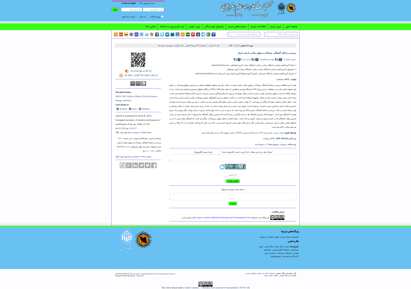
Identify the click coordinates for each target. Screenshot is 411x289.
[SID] (136, 34)
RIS (124, 96)
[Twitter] (162, 34)
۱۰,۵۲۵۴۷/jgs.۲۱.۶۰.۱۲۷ (152, 151)
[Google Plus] (129, 165)
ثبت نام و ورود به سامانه (172, 26)
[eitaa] (122, 165)
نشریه (286, 246)
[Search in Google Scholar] (280, 60)
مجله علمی (279, 246)
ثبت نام (143, 16)
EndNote (130, 96)
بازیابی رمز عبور (128, 16)
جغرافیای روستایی (284, 253)
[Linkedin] (167, 34)
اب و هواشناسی (260, 144)
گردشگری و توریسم (291, 256)
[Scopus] (172, 34)
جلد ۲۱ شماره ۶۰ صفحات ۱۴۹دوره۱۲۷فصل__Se (201, 45)
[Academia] (198, 34)
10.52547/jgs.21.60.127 (127, 128)
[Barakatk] (142, 34)
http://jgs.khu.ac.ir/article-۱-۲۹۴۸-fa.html (135, 157)
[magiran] (152, 34)
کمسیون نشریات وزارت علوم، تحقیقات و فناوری (279, 237)
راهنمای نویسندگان (214, 26)
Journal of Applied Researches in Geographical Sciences (154, 274)
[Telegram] (203, 34)
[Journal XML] (121, 34)
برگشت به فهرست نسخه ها (169, 45)
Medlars (138, 96)
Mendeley (123, 109)
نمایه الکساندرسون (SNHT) (247, 133)
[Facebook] (157, 34)
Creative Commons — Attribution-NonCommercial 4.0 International (210, 288)
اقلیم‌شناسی (277, 250)
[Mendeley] (193, 34)
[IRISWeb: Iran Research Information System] (147, 34)
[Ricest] (131, 34)
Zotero (134, 109)
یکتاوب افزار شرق (271, 275)
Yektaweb (140, 276)
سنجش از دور (270, 253)
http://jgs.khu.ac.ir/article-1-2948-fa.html (135, 132)
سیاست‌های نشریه (237, 26)
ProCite (146, 96)
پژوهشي (283, 144)
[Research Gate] (208, 34)
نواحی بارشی (278, 133)
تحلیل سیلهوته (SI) (227, 133)
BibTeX (119, 96)
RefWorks (127, 100)
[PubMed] (177, 34)
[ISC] (126, 34)
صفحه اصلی (291, 26)
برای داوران (194, 26)
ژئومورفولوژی (276, 256)
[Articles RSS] (116, 34)
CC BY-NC (241, 288)
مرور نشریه (275, 26)
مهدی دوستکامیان (267, 59)
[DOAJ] (188, 34)
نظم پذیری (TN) (265, 133)
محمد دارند (246, 59)
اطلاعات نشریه (258, 26)
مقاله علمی (268, 246)
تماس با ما (150, 26)
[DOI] (183, 34)
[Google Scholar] (213, 34)
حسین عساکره (290, 59)
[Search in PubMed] (276, 60)
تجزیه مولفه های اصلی (210, 133)
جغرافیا (286, 250)
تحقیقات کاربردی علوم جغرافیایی (262, 273)
